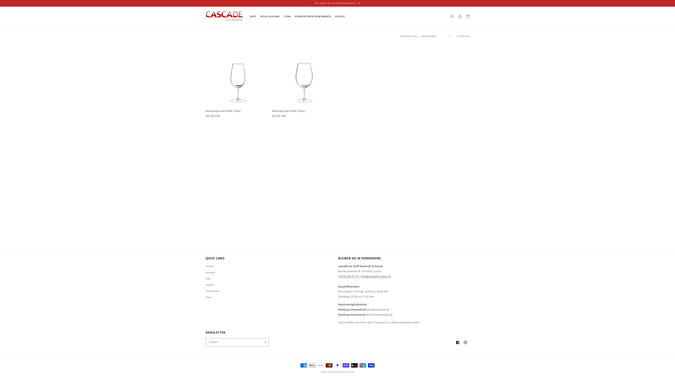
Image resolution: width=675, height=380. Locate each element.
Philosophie (212, 291)
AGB (208, 278)
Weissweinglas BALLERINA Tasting (223, 111)
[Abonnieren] (265, 342)
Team (209, 297)
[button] (452, 16)
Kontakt (210, 272)
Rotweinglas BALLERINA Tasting (288, 111)
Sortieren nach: (409, 36)
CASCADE (332, 372)
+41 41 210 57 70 (348, 276)
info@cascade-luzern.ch (375, 276)
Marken (210, 284)
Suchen (210, 266)
